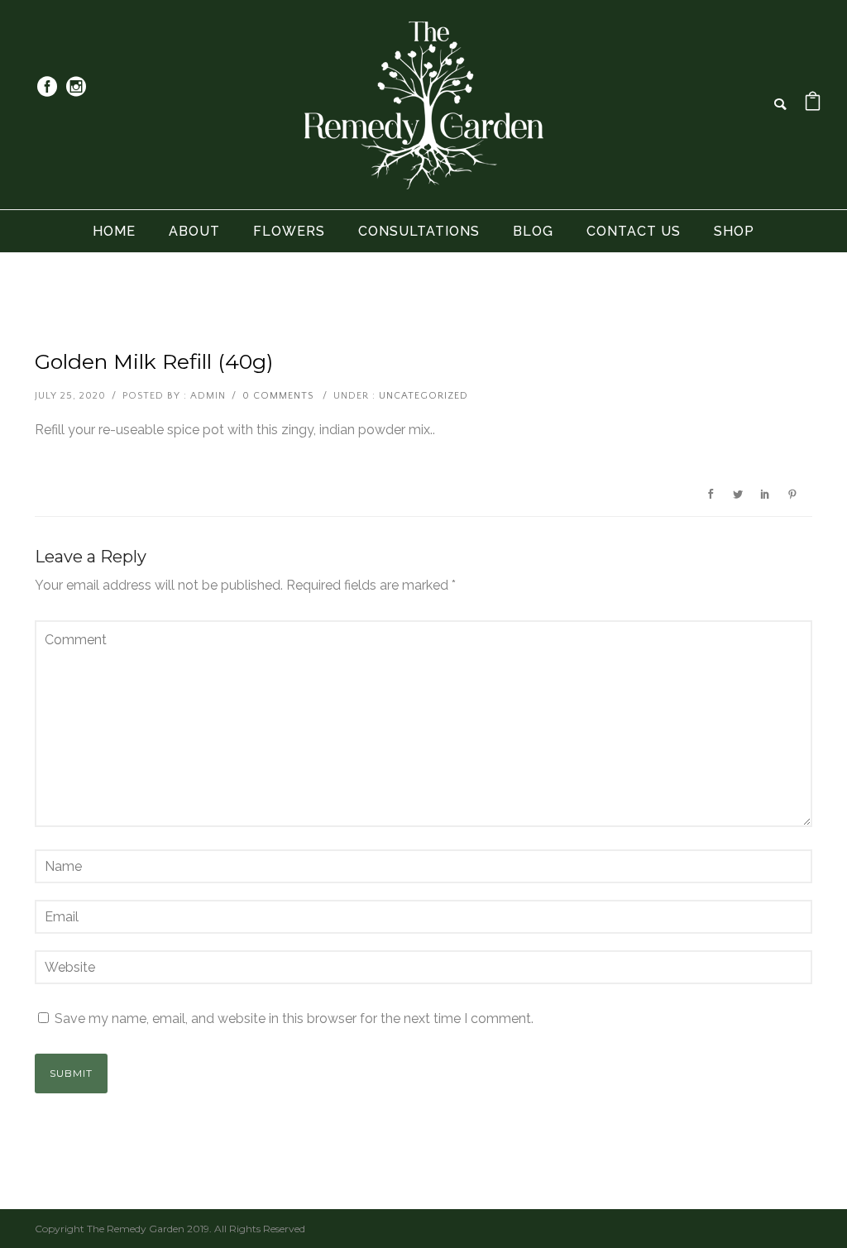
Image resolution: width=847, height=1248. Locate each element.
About (194, 231)
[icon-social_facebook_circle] (51, 87)
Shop (734, 231)
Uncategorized (423, 395)
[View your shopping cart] (812, 104)
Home (114, 231)
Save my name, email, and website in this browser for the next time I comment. (294, 1018)
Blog (533, 231)
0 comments (277, 395)
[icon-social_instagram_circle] (76, 87)
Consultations (419, 231)
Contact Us (633, 231)
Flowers (289, 231)
